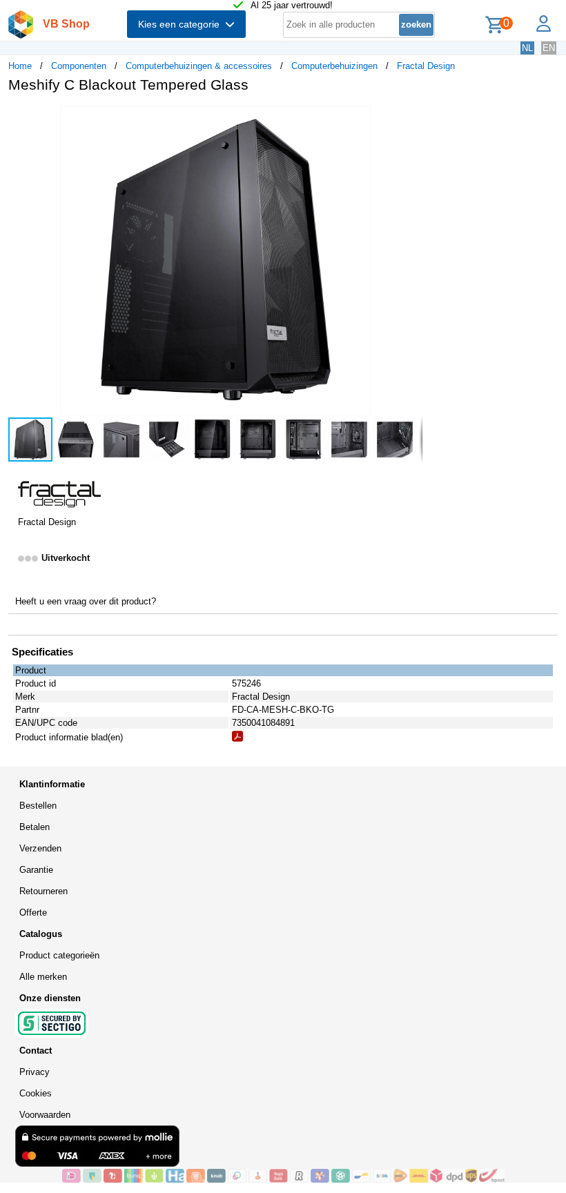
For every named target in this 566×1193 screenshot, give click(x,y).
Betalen (34, 827)
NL (527, 48)
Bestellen (38, 805)
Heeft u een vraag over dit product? (85, 601)
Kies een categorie (181, 24)
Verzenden (40, 848)
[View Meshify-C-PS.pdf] (237, 738)
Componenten (78, 66)
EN (549, 48)
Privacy (34, 1072)
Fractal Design (426, 66)
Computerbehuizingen (334, 66)
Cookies (35, 1093)
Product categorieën (59, 955)
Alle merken (43, 977)
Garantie (36, 870)
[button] (410, 118)
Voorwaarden (44, 1115)
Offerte (33, 912)
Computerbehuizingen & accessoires (199, 66)
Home (20, 66)
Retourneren (43, 891)
